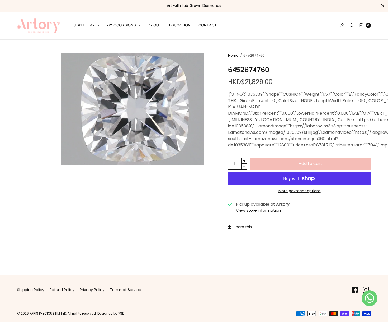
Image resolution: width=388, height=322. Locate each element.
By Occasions (121, 25)
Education (180, 25)
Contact (207, 25)
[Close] (382, 6)
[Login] (342, 25)
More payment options (299, 191)
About (154, 25)
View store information (258, 210)
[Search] (352, 25)
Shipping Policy (30, 289)
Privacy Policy (92, 289)
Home (233, 55)
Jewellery (84, 25)
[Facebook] (354, 290)
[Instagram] (366, 290)
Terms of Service (125, 289)
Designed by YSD (110, 313)
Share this (243, 226)
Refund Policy (62, 289)
